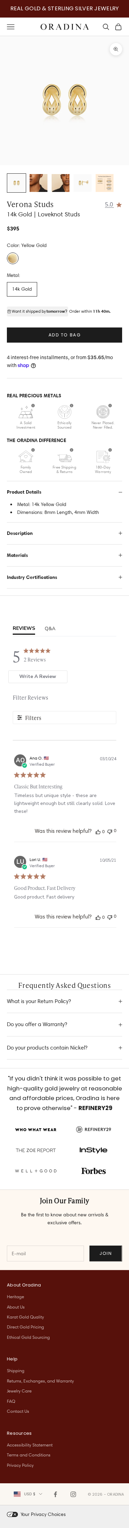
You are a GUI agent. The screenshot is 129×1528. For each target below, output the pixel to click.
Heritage (15, 1296)
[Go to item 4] (82, 183)
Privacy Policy (20, 1465)
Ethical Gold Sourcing (28, 1337)
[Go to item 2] (38, 183)
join (105, 1253)
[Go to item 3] (60, 183)
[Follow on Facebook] (55, 1494)
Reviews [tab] (24, 628)
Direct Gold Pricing (25, 1327)
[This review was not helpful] (109, 831)
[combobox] (28, 1494)
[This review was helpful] (98, 831)
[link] (113, 204)
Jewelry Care (19, 1391)
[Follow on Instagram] (73, 1494)
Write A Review (37, 676)
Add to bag (65, 335)
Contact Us (18, 1411)
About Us (16, 1307)
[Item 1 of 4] (64, 100)
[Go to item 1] (16, 183)
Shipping (15, 1370)
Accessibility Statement (30, 1445)
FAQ (11, 1401)
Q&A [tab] (50, 628)
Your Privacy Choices (43, 1514)
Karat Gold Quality (25, 1317)
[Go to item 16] (104, 183)
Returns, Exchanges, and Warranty (40, 1381)
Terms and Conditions (29, 1454)
